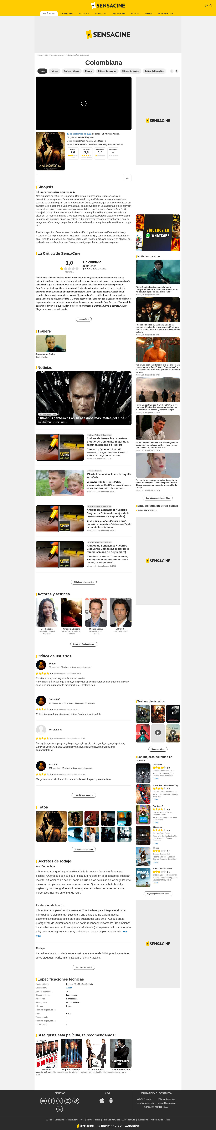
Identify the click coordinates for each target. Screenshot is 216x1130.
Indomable (46, 1069)
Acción (116, 134)
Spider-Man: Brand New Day (165, 785)
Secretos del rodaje (84, 967)
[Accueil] (108, 5)
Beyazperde (142, 1103)
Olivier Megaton (86, 137)
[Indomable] (47, 1053)
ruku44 (53, 764)
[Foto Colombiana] (51, 826)
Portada (40, 55)
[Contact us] (60, 1109)
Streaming (101, 13)
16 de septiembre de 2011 (79, 134)
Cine (46, 55)
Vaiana (156, 848)
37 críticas (65, 667)
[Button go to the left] (172, 71)
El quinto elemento (71, 1069)
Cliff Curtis (120, 629)
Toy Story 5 (158, 806)
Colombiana (147, 510)
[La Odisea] (143, 773)
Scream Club (165, 13)
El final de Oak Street (162, 869)
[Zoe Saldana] (47, 612)
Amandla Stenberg (98, 144)
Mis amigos (113, 149)
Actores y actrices (53, 594)
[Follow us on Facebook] (52, 1101)
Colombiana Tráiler (45, 354)
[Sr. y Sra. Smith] (96, 1053)
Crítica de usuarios (54, 656)
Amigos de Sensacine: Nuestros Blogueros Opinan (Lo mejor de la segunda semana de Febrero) (108, 441)
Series (148, 13)
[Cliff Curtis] (121, 612)
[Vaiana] (143, 856)
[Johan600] (41, 701)
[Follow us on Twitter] (60, 1101)
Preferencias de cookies (160, 1120)
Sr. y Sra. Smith (96, 1069)
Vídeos (135, 13)
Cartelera (67, 13)
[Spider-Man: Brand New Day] (143, 794)
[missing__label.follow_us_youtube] (44, 1101)
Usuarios (86, 149)
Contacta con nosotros (75, 1120)
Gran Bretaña (87, 984)
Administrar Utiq (128, 1120)
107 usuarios (54, 768)
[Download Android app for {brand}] (112, 1100)
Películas (49, 13)
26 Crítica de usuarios (84, 795)
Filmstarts (163, 1099)
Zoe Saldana (81, 144)
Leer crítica (84, 319)
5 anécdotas (71, 999)
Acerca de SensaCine (55, 1120)
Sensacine (100, 149)
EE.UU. (77, 984)
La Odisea (157, 764)
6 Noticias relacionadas (84, 582)
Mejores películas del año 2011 (66, 1072)
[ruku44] (41, 766)
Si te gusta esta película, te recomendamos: (76, 1035)
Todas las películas (57, 55)
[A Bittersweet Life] (121, 1053)
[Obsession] (143, 835)
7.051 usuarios (55, 703)
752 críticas (68, 703)
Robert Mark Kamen (83, 141)
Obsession (157, 827)
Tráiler (155, 779)
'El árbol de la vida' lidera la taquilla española (109, 476)
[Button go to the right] (177, 71)
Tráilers (44, 331)
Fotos (42, 807)
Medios (72, 149)
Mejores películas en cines (158, 894)
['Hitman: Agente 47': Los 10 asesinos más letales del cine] (84, 398)
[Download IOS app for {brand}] (103, 1100)
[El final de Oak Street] (143, 877)
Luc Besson (100, 141)
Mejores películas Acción (91, 1072)
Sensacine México (153, 1107)
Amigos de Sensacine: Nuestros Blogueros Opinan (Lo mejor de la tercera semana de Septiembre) (108, 549)
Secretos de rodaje (54, 861)
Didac (52, 663)
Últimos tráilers (157, 749)
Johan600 (54, 699)
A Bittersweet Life (121, 1069)
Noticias (84, 13)
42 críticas (66, 768)
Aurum (69, 988)
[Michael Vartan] (96, 612)
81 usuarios (54, 667)
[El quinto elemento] (71, 1053)
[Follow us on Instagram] (68, 1101)
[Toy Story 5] (143, 814)
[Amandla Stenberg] (71, 612)
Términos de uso (93, 1120)
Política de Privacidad (111, 1120)
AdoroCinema (165, 1103)
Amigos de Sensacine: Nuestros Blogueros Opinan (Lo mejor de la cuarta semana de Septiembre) (108, 513)
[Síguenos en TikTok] (76, 1101)
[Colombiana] (50, 151)
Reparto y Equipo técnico (83, 644)
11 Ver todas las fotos (84, 849)
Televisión (119, 13)
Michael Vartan (115, 144)
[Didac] (41, 665)
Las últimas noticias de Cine (158, 498)
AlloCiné (141, 1099)
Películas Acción (72, 55)
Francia (69, 984)
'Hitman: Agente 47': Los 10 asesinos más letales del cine (81, 418)
